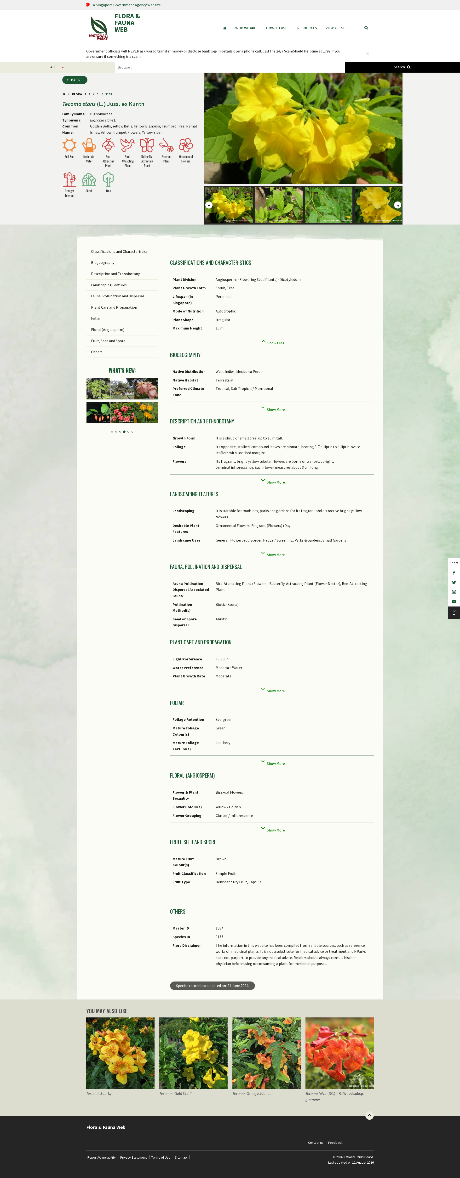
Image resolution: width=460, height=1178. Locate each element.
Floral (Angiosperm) (107, 329)
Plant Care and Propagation (114, 307)
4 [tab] (124, 431)
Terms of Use (160, 1157)
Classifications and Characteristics (119, 251)
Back (75, 79)
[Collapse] (272, 341)
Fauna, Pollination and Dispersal (117, 296)
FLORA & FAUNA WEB (127, 23)
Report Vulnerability (101, 1157)
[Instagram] (454, 592)
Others (97, 351)
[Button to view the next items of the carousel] (397, 205)
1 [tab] (112, 432)
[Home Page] (63, 94)
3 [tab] (120, 432)
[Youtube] (454, 601)
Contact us (315, 1142)
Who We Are (245, 27)
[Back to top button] (369, 1115)
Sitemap (181, 1157)
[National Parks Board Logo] (98, 28)
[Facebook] (454, 573)
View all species (340, 27)
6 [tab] (132, 432)
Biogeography (102, 262)
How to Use (276, 27)
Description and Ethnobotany (115, 273)
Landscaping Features (109, 285)
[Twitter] (454, 582)
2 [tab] (116, 432)
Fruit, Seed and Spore (108, 340)
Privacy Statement (133, 1157)
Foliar (96, 318)
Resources (307, 27)
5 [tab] (128, 432)
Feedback (335, 1142)
